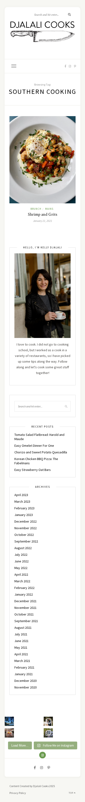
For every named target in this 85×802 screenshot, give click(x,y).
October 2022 (24, 535)
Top (71, 792)
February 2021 (24, 667)
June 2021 (21, 641)
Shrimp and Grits (42, 214)
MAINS (49, 208)
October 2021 (24, 614)
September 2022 (26, 541)
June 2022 (21, 561)
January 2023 (23, 515)
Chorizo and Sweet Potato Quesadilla (40, 452)
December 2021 (25, 601)
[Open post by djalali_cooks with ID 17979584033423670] (48, 721)
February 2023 (24, 508)
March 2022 (22, 581)
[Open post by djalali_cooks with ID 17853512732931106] (48, 733)
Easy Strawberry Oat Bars (32, 470)
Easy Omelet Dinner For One (34, 445)
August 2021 (23, 627)
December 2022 (25, 521)
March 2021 (22, 661)
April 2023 (21, 495)
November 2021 (25, 608)
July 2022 (20, 554)
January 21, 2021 (42, 221)
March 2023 (22, 501)
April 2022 (21, 574)
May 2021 (20, 647)
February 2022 (24, 588)
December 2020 (25, 681)
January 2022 (23, 594)
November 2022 (25, 528)
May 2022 (20, 568)
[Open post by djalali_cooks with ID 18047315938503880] (9, 733)
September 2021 (26, 621)
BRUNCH (35, 208)
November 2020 (25, 687)
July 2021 (20, 634)
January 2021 (23, 674)
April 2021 (21, 654)
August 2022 (23, 548)
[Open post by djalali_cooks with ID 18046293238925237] (9, 721)
